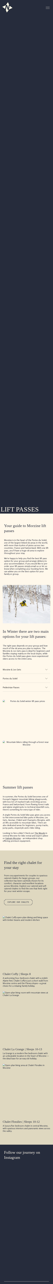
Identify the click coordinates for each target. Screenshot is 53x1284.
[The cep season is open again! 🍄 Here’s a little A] (39, 1228)
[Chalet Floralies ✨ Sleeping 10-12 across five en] (39, 1187)
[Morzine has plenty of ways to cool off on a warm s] (14, 1244)
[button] (48, 8)
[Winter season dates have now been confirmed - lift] (14, 1187)
